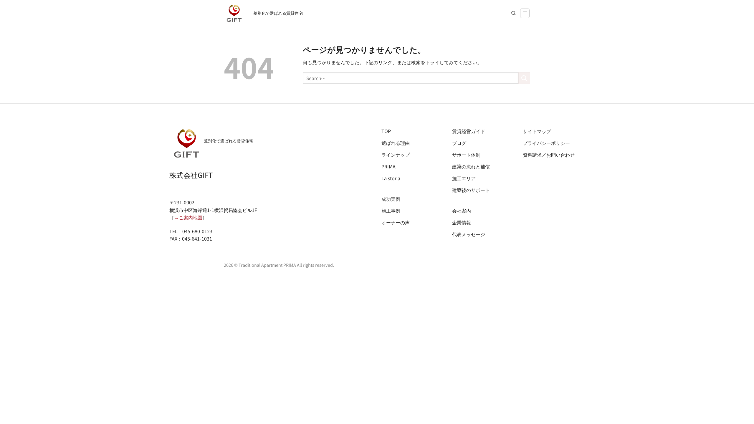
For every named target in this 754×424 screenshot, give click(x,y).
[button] (525, 13)
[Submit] (524, 78)
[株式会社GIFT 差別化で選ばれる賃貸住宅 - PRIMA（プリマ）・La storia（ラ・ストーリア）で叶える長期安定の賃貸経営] (234, 13)
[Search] (513, 13)
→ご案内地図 (188, 217)
